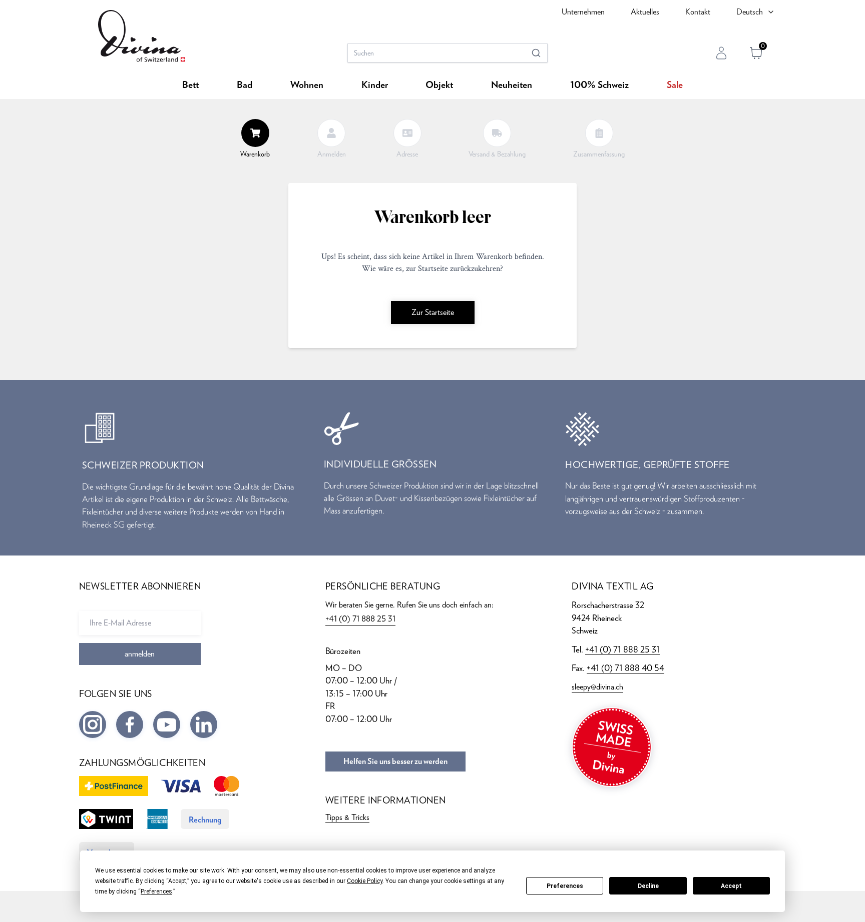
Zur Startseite (432, 312)
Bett (190, 85)
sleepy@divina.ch (597, 687)
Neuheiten (511, 85)
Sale (675, 85)
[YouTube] (166, 724)
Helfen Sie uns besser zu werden (395, 762)
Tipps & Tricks (347, 817)
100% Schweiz (599, 85)
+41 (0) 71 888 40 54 (625, 668)
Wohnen (306, 85)
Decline (648, 886)
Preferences (565, 886)
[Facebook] (129, 724)
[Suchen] (536, 53)
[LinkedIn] (203, 724)
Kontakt (697, 11)
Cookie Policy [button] (364, 881)
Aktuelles (645, 11)
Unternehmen (583, 11)
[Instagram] (92, 724)
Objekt (439, 85)
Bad (244, 85)
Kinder (374, 85)
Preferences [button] (156, 891)
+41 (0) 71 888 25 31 (622, 649)
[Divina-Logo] (141, 36)
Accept (731, 886)
